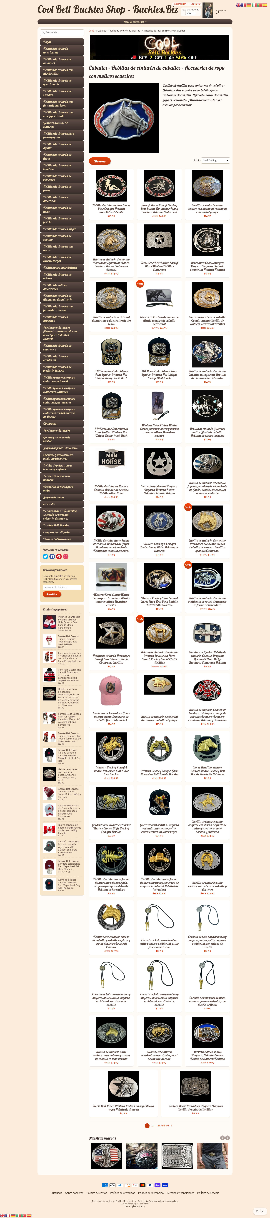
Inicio (91, 31)
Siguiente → (165, 1125)
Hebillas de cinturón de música (57, 276)
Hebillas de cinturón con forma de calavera (58, 308)
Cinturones (49, 423)
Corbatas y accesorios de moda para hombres (58, 456)
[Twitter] (45, 556)
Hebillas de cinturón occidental (55, 358)
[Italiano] (18, 1215)
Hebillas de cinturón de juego (57, 209)
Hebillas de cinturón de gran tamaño (57, 82)
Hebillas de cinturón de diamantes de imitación (57, 297)
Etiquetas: (100, 161)
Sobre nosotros (74, 1193)
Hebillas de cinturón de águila (57, 146)
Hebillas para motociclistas (60, 268)
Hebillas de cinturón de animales (57, 61)
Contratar (195, 4)
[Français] (8, 1215)
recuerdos (49, 504)
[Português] (24, 1215)
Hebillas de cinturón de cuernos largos (57, 259)
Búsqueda (56, 1193)
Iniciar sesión (180, 4)
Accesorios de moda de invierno (56, 478)
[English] (2, 1215)
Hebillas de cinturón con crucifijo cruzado (58, 114)
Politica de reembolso (151, 1193)
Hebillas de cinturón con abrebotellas (58, 71)
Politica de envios (97, 1193)
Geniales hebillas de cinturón (55, 125)
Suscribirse (51, 594)
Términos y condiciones (180, 1193)
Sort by (197, 160)
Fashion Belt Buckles (56, 525)
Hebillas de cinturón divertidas (55, 199)
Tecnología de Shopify (135, 1207)
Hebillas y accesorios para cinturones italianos (59, 390)
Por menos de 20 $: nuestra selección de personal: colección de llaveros (60, 514)
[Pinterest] (59, 556)
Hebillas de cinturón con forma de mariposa (58, 103)
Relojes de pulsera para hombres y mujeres (57, 467)
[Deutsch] (13, 1215)
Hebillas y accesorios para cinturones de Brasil (59, 379)
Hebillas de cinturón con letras (58, 248)
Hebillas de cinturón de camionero (57, 347)
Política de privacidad (122, 1193)
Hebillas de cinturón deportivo (55, 319)
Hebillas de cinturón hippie (59, 229)
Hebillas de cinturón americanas (55, 50)
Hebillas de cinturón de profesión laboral (57, 368)
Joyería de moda (53, 497)
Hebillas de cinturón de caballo (57, 237)
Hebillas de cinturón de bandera (57, 167)
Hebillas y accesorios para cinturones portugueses (59, 400)
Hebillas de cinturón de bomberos (57, 178)
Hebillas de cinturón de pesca (57, 188)
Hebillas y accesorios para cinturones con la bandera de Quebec (59, 413)
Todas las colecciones (134, 21)
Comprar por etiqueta (56, 532)
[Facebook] (52, 556)
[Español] (29, 1215)
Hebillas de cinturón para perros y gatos (58, 135)
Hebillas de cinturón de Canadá (57, 93)
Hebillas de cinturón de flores (57, 156)
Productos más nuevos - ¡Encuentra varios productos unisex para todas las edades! (60, 333)
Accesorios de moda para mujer (58, 488)
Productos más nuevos (56, 430)
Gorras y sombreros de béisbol (56, 439)
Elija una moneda (190, 10)
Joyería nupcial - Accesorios (60, 448)
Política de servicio (208, 1193)
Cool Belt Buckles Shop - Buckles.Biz (108, 9)
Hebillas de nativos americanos (54, 287)
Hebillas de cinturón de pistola (57, 220)
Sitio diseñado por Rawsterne (135, 1204)
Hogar (47, 42)
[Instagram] (65, 556)
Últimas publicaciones (56, 539)
